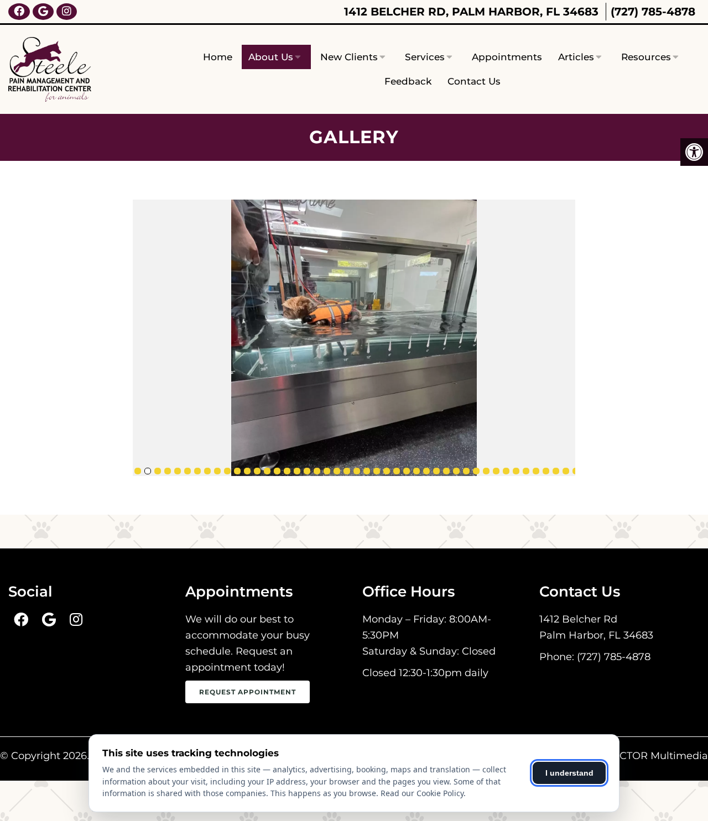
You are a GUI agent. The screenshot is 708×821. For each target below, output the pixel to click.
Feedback (407, 81)
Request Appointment (247, 692)
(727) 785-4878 (653, 11)
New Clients (349, 56)
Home (217, 56)
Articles (576, 56)
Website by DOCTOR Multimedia (626, 756)
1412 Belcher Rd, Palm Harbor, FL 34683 (471, 11)
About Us (270, 56)
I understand (569, 772)
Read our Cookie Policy (422, 793)
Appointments (507, 56)
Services (425, 56)
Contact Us (474, 81)
